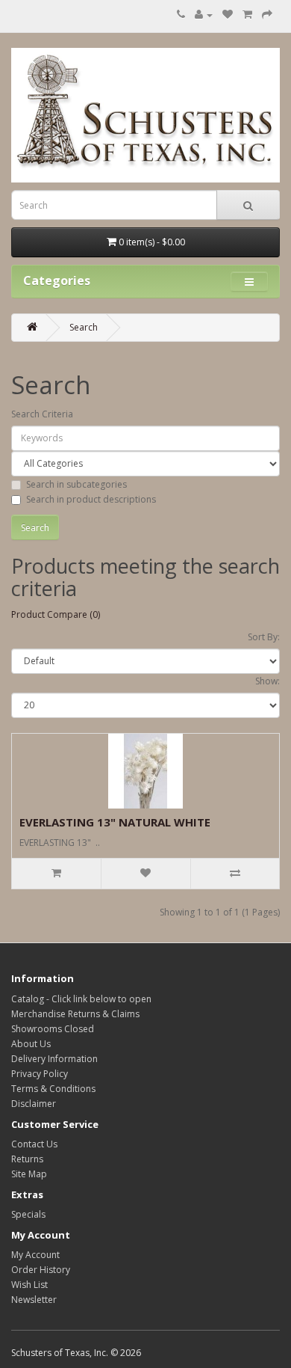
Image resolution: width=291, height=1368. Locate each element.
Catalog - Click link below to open (81, 999)
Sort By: (264, 637)
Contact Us (34, 1144)
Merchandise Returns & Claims (75, 1013)
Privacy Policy (39, 1073)
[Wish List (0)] (227, 14)
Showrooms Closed (52, 1028)
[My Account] (204, 14)
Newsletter (34, 1299)
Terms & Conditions (53, 1088)
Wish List (29, 1284)
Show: (267, 681)
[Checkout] (267, 14)
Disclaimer (33, 1103)
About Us (31, 1043)
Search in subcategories (76, 484)
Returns (27, 1159)
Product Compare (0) (55, 614)
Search (83, 327)
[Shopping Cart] (247, 14)
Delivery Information (54, 1058)
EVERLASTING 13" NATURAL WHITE (114, 822)
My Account (35, 1254)
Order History (40, 1269)
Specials (28, 1214)
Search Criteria (42, 414)
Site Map (29, 1174)
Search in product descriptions (91, 499)
